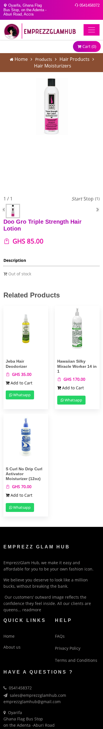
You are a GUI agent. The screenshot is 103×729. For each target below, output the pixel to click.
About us (12, 647)
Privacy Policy (67, 648)
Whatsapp (21, 394)
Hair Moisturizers (52, 66)
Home (21, 59)
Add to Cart (20, 383)
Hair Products (75, 59)
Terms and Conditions (76, 660)
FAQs (60, 636)
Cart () (88, 46)
